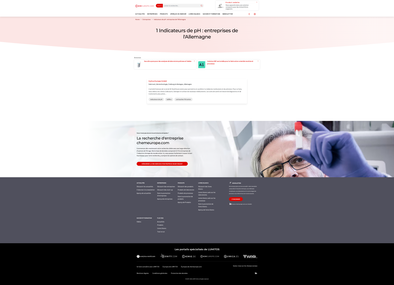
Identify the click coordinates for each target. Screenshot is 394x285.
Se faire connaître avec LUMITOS (148, 267)
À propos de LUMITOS (170, 267)
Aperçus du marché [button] (178, 14)
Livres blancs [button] (194, 14)
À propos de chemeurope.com (191, 267)
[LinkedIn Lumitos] (255, 273)
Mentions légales (143, 273)
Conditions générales (159, 273)
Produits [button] (164, 14)
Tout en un (161, 232)
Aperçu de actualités (144, 193)
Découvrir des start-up (165, 190)
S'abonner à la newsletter (146, 190)
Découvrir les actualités (145, 186)
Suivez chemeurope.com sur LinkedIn (242, 204)
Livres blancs (161, 228)
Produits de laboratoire (186, 190)
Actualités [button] (140, 14)
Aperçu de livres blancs (206, 210)
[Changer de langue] (254, 14)
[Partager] (249, 14)
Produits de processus (185, 193)
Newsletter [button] (228, 14)
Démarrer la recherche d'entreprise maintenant (162, 164)
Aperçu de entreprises (164, 199)
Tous (158, 6)
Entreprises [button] (152, 14)
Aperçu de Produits (184, 202)
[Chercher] (201, 6)
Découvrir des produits (185, 186)
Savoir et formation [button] (211, 14)
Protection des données (179, 273)
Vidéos (139, 222)
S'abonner (236, 199)
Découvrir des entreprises (166, 186)
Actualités (160, 222)
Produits (160, 225)
